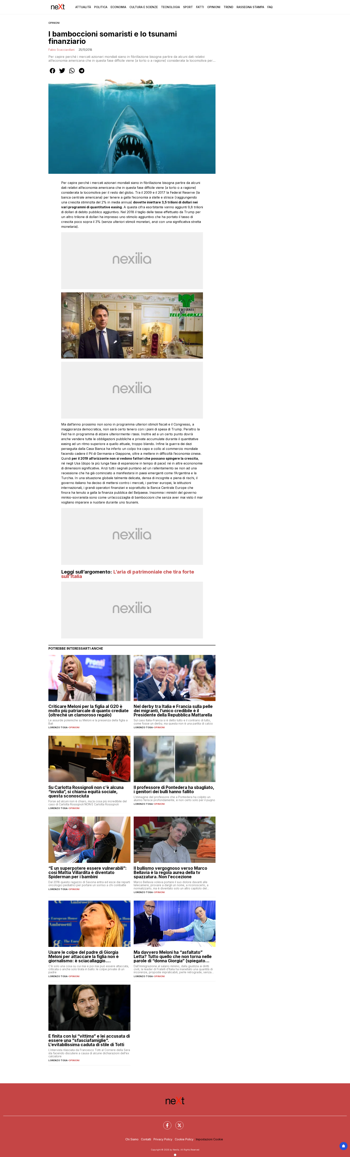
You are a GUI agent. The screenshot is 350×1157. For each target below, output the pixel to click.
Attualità (83, 7)
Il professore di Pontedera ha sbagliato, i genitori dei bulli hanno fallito (174, 789)
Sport (188, 7)
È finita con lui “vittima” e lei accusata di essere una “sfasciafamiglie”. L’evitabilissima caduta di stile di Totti (89, 1040)
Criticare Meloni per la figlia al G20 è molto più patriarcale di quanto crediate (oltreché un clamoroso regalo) (88, 710)
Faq (270, 7)
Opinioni (213, 7)
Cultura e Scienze (143, 7)
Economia (118, 7)
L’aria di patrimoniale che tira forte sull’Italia (127, 574)
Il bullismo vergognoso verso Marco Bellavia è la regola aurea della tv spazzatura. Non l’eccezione (170, 872)
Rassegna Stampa (250, 7)
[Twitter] (177, 1123)
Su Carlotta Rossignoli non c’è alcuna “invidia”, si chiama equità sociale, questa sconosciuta (86, 791)
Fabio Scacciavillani (61, 49)
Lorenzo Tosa (57, 727)
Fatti (200, 7)
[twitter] (62, 73)
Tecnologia (170, 7)
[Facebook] (164, 1123)
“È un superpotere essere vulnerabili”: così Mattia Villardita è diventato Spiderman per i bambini (87, 872)
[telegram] (82, 73)
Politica (100, 7)
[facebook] (52, 73)
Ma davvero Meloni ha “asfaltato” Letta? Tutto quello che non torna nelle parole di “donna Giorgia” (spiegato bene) (173, 956)
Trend (228, 7)
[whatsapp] (72, 73)
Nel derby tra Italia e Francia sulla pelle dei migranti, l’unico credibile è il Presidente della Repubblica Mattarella (173, 710)
